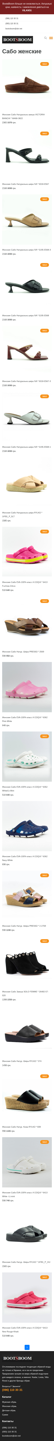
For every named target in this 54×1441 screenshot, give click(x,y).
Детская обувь (9, 1410)
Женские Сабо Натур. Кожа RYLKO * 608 (21, 1127)
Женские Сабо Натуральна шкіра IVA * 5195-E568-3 (26, 250)
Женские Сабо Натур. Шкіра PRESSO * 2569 (23, 651)
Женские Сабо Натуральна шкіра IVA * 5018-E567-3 (26, 381)
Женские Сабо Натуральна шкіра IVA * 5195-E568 (25, 315)
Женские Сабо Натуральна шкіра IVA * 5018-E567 (25, 184)
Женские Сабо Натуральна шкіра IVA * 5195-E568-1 (26, 447)
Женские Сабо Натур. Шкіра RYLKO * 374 (21, 1061)
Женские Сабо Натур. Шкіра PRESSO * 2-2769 (24, 926)
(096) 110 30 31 (12, 1389)
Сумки (5, 1414)
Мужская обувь (9, 1402)
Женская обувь (9, 1406)
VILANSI (26, 10)
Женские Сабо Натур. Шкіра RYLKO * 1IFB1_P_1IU (26, 1262)
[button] (50, 38)
